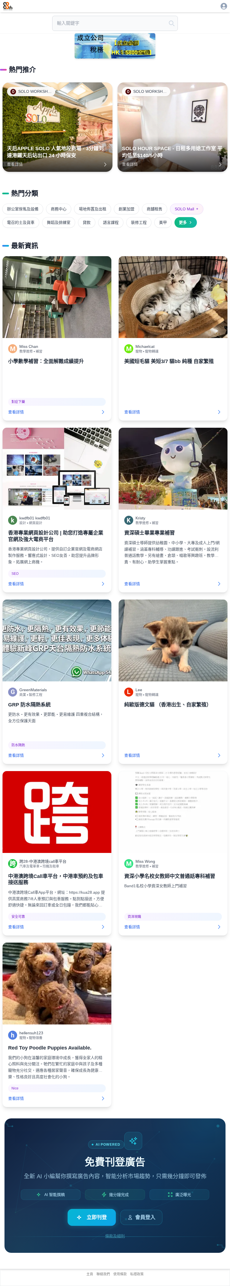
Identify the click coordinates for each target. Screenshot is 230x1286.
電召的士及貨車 (20, 222)
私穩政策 (137, 1274)
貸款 (87, 222)
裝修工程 (139, 222)
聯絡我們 (103, 1274)
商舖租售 (154, 209)
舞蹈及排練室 (58, 222)
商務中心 (58, 209)
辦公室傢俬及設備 (22, 209)
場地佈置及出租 (92, 209)
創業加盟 (126, 209)
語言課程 (111, 222)
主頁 (89, 1274)
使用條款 (120, 1274)
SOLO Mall (187, 209)
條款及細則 (115, 1236)
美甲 (163, 222)
